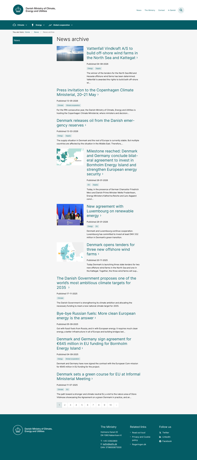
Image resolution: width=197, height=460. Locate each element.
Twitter (165, 432)
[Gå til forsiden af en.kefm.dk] (34, 10)
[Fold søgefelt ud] (181, 10)
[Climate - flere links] (25, 25)
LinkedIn (166, 437)
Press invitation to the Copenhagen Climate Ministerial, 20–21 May (95, 92)
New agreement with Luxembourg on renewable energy (110, 211)
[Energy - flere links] (43, 25)
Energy (39, 25)
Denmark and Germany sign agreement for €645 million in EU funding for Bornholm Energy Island (94, 344)
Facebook (167, 441)
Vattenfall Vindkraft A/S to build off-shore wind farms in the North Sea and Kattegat (112, 53)
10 (110, 405)
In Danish (172, 10)
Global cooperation (61, 25)
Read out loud (138, 432)
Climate (20, 25)
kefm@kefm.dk (110, 444)
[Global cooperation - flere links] (71, 25)
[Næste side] (116, 405)
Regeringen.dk (139, 444)
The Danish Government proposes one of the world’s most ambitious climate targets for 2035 (96, 283)
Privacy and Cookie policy (141, 438)
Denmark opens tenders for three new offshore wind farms (111, 249)
